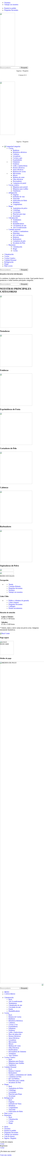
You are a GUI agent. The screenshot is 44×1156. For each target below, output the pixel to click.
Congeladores (17, 204)
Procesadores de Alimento (17, 1052)
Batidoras (16, 150)
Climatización (13, 218)
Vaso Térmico (13, 1055)
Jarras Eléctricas (14, 1038)
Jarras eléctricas (18, 170)
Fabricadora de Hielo (20, 200)
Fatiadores (16, 162)
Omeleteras (16, 191)
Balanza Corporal (14, 1071)
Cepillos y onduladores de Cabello (20, 1075)
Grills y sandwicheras (20, 166)
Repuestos (12, 245)
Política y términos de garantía (19, 600)
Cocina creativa (14, 185)
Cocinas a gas (17, 158)
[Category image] (16, 327)
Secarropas (16, 216)
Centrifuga (16, 210)
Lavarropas (16, 212)
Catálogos (12, 606)
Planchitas (16, 233)
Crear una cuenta (5, 1155)
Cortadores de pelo (19, 241)
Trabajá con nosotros (16, 592)
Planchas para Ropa (15, 1094)
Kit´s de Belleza (18, 235)
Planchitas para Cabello (16, 1080)
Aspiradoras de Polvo (16, 1088)
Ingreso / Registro (10, 1138)
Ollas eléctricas (18, 179)
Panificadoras (13, 1050)
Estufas (15, 222)
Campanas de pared (19, 183)
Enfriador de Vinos (15, 1104)
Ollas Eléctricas (14, 1048)
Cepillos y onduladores (20, 231)
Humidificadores (18, 224)
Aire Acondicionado (19, 227)
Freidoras (16, 164)
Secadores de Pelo (19, 243)
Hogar (11, 206)
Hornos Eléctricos (15, 1036)
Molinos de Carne (15, 1046)
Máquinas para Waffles (16, 1063)
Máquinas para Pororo (16, 1061)
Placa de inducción (15, 1034)
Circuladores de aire (19, 226)
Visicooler (16, 198)
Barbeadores (17, 239)
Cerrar (2, 1144)
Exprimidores (17, 160)
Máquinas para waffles (20, 189)
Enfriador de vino (19, 197)
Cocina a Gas (13, 1024)
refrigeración (13, 193)
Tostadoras (12, 1053)
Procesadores (17, 181)
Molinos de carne (18, 177)
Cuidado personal (14, 229)
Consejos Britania (15, 586)
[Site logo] (7, 65)
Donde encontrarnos (15, 608)
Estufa (11, 1009)
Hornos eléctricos (19, 168)
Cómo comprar (14, 602)
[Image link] (7, 571)
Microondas (17, 173)
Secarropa (12, 1096)
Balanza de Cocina (15, 1017)
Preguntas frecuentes (15, 588)
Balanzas (16, 237)
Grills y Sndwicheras (16, 1032)
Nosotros (12, 590)
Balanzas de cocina (19, 171)
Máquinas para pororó (20, 187)
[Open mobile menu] (22, 79)
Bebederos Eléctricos (16, 1021)
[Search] (22, 137)
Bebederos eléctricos (20, 152)
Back (10, 999)
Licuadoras (16, 156)
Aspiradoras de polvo (20, 208)
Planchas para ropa (19, 214)
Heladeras (16, 202)
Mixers (15, 175)
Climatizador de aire (15, 1005)
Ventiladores (17, 220)
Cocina (11, 148)
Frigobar (16, 195)
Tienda (11, 584)
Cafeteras (16, 154)
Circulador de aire (15, 1007)
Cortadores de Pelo (15, 1077)
